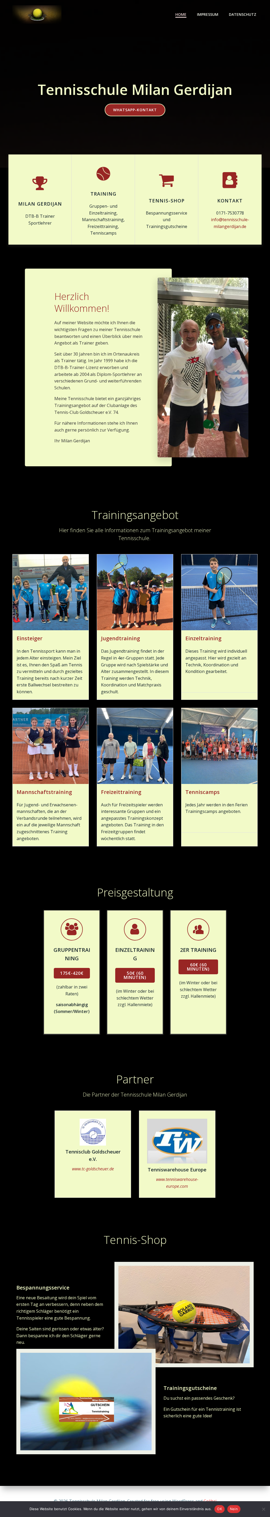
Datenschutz (242, 14)
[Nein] (263, 1509)
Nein (234, 1509)
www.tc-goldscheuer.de (93, 1169)
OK (219, 1509)
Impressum (207, 14)
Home (180, 14)
